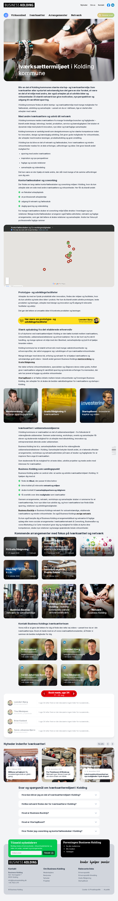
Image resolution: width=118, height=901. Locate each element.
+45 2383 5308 (27, 657)
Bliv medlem (70, 849)
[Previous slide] (108, 744)
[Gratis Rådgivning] (21, 546)
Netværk (76, 15)
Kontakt (101, 5)
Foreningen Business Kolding (82, 842)
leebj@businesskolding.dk (74, 654)
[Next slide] (112, 744)
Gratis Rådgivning (26, 362)
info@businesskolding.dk (17, 880)
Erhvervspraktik (84, 872)
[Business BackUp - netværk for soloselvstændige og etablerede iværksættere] (59, 546)
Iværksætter (37, 15)
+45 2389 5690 (27, 682)
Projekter (46, 881)
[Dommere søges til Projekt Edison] (59, 569)
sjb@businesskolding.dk (31, 680)
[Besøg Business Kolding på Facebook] (108, 5)
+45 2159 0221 (69, 682)
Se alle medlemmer (73, 846)
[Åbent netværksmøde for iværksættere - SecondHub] (97, 546)
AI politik (107, 890)
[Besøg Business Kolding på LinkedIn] (112, 5)
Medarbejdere (48, 872)
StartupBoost (24, 378)
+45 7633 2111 (13, 883)
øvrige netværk (84, 513)
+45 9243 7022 (70, 657)
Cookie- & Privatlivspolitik (91, 890)
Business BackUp (26, 510)
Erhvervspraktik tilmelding (87, 875)
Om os (92, 5)
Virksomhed (18, 15)
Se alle (101, 744)
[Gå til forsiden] (19, 5)
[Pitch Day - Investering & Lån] (21, 569)
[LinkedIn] (22, 642)
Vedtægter (70, 852)
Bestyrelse (47, 875)
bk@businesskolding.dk (31, 654)
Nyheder (84, 5)
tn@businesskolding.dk (73, 680)
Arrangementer (58, 15)
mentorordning (84, 359)
